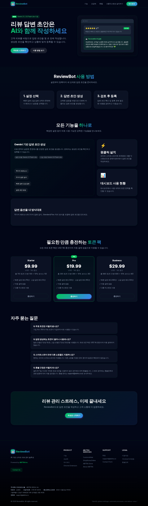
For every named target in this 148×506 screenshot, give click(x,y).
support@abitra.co (75, 373)
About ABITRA (88, 467)
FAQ (101, 4)
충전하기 (31, 296)
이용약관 (125, 455)
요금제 (93, 4)
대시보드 (132, 4)
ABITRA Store (88, 463)
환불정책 (125, 462)
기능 (86, 4)
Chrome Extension (70, 466)
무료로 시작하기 (19, 50)
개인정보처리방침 (128, 459)
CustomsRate (88, 457)
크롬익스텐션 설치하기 (114, 4)
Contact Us (16, 470)
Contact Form (107, 462)
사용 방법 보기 (38, 50)
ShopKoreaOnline (89, 460)
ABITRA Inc (24, 462)
